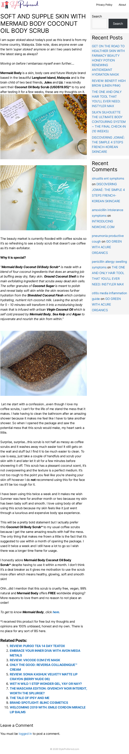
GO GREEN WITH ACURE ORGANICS (107, 247)
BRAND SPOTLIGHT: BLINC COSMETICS (39, 703)
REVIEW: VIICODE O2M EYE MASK (35, 660)
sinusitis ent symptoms (108, 178)
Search (97, 16)
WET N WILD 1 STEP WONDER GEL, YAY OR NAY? (46, 684)
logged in (25, 734)
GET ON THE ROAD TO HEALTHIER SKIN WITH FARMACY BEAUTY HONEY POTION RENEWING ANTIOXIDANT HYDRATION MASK (108, 60)
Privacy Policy (104, 4)
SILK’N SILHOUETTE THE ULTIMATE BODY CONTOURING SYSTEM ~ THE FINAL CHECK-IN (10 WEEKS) (109, 121)
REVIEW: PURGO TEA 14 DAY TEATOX (37, 646)
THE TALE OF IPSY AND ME (29, 698)
